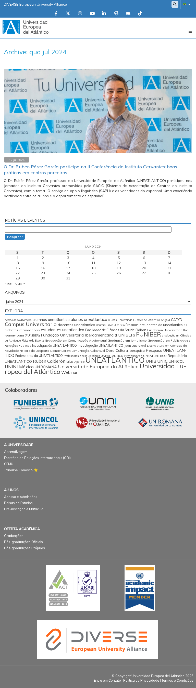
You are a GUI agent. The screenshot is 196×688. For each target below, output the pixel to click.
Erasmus (132, 325)
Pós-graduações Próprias (24, 548)
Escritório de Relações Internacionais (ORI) (37, 458)
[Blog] (116, 13)
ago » (20, 283)
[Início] (25, 26)
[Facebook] (56, 13)
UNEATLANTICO (115, 360)
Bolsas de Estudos (18, 503)
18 (93, 268)
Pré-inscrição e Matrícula (23, 509)
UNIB (151, 361)
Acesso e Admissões (20, 497)
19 (119, 268)
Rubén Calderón (49, 361)
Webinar (69, 372)
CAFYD (176, 320)
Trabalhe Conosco (18, 470)
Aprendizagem (16, 452)
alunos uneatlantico (89, 319)
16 (43, 268)
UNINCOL (176, 361)
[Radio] (128, 13)
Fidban (141, 330)
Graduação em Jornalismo (127, 340)
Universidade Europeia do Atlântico (98, 366)
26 (119, 273)
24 (68, 273)
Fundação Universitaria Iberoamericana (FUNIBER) (88, 335)
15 (18, 268)
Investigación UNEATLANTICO (54, 345)
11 (93, 263)
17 (68, 268)
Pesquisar (14, 237)
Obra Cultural (117, 350)
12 (119, 263)
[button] (185, 4)
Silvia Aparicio (75, 361)
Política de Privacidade (141, 680)
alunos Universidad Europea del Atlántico (134, 320)
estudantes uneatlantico (62, 329)
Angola (165, 320)
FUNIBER (148, 334)
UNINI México (19, 366)
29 (18, 278)
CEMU (8, 464)
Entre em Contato (107, 680)
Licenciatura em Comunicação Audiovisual (77, 351)
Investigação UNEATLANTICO (100, 345)
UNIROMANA (46, 367)
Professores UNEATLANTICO (145, 356)
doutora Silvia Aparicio (110, 325)
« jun (8, 283)
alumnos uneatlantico (51, 319)
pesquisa (137, 350)
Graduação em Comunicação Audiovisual (76, 340)
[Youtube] (92, 13)
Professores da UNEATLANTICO (39, 356)
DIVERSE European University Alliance (35, 4)
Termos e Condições (177, 680)
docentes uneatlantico (76, 324)
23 (43, 273)
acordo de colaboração (18, 320)
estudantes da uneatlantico (161, 325)
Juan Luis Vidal (135, 345)
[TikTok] (140, 13)
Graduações (13, 536)
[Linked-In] (104, 13)
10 (68, 263)
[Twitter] (68, 13)
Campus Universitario (31, 324)
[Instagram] (80, 13)
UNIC (162, 361)
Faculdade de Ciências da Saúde (109, 330)
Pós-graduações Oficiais (23, 542)
